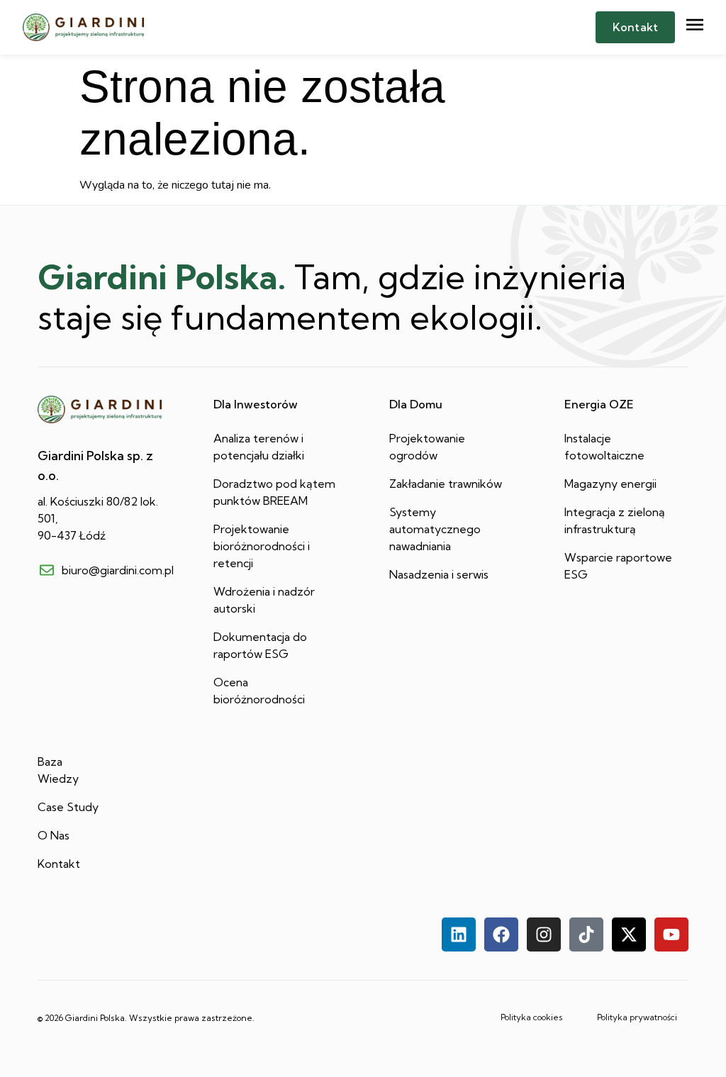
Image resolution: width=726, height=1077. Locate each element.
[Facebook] (501, 934)
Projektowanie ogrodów (427, 446)
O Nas (53, 835)
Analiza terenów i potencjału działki (258, 446)
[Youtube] (671, 934)
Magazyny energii (610, 483)
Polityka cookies (532, 1017)
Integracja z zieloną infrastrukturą (614, 520)
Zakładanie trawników (445, 483)
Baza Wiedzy (58, 770)
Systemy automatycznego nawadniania (435, 529)
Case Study (68, 807)
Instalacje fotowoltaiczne (604, 446)
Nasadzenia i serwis (438, 574)
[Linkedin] (459, 934)
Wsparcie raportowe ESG (618, 565)
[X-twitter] (629, 934)
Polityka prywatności (637, 1017)
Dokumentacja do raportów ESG (260, 645)
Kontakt (59, 863)
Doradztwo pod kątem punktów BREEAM (274, 492)
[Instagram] (544, 934)
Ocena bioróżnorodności (259, 690)
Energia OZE (599, 404)
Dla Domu (415, 404)
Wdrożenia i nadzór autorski (264, 599)
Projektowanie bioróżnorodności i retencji (261, 546)
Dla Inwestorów (255, 404)
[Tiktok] (586, 934)
